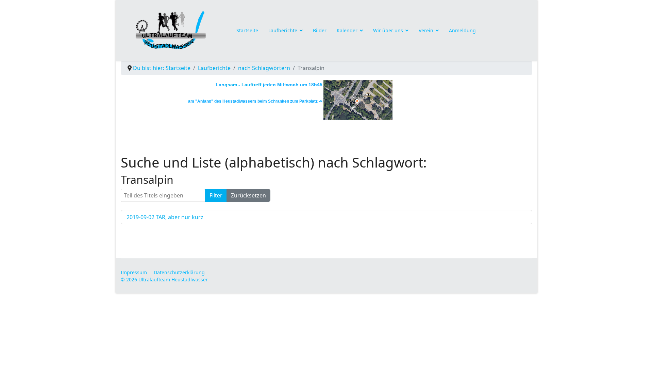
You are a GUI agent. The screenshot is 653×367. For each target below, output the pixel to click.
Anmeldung (462, 30)
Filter (216, 195)
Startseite (247, 30)
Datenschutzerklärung (179, 272)
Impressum (134, 272)
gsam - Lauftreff (243, 84)
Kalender (347, 30)
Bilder (319, 30)
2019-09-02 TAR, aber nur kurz (165, 217)
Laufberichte (282, 30)
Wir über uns (388, 30)
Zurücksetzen (248, 195)
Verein (426, 30)
